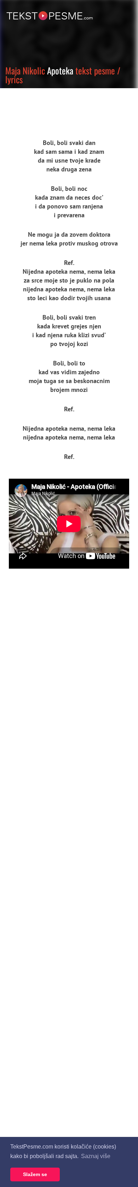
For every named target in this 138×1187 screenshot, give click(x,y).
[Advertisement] (65, 107)
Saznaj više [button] (95, 1156)
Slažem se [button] (35, 1174)
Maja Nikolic (25, 70)
